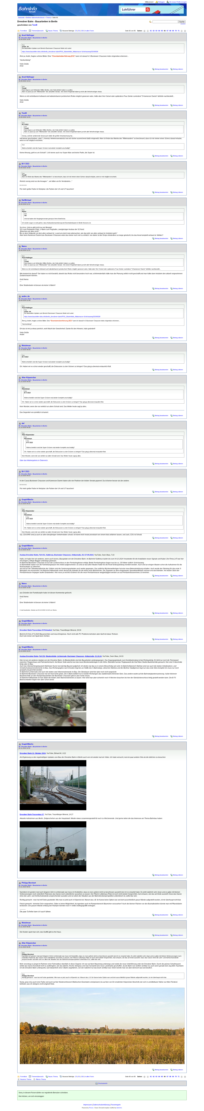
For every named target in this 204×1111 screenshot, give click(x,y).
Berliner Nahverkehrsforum (35, 17)
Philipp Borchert (29, 883)
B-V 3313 (25, 164)
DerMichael (26, 200)
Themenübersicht (37, 31)
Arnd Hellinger (28, 35)
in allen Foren (89, 31)
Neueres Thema (25, 1079)
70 (176, 31)
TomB (34, 25)
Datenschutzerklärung (101, 1105)
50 (79, 31)
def (23, 423)
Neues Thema (53, 31)
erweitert (183, 24)
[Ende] (185, 31)
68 (170, 31)
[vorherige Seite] (148, 31)
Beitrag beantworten (161, 69)
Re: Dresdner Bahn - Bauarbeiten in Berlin (33, 38)
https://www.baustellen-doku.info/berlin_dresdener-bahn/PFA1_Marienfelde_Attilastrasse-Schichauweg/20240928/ (60, 51)
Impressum (87, 1105)
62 (153, 31)
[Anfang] (144, 31)
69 (173, 31)
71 (178, 31)
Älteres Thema (41, 1079)
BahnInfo (119, 1107)
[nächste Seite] (182, 31)
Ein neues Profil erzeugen (178, 2)
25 (76, 31)
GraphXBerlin (27, 500)
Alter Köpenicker (29, 377)
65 (162, 31)
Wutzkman (26, 345)
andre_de (26, 296)
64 (159, 31)
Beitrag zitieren (178, 69)
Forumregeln (116, 1105)
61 (151, 31)
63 (156, 31)
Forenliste (23, 31)
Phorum (91, 1107)
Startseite (21, 17)
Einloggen (161, 2)
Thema (48, 17)
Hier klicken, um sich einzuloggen (31, 1096)
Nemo (24, 246)
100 (82, 31)
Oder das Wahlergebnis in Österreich (34, 460)
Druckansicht (102, 1083)
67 (167, 31)
